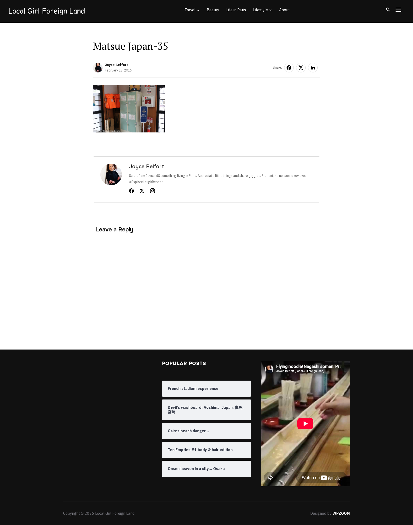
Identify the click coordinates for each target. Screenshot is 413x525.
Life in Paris (236, 9)
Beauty (213, 9)
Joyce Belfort (116, 65)
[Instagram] (152, 191)
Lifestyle (260, 9)
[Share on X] (301, 67)
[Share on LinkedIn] (313, 67)
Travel (190, 9)
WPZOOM (341, 513)
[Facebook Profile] (131, 191)
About (284, 9)
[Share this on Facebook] (289, 67)
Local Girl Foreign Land (46, 11)
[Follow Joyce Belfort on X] (142, 191)
